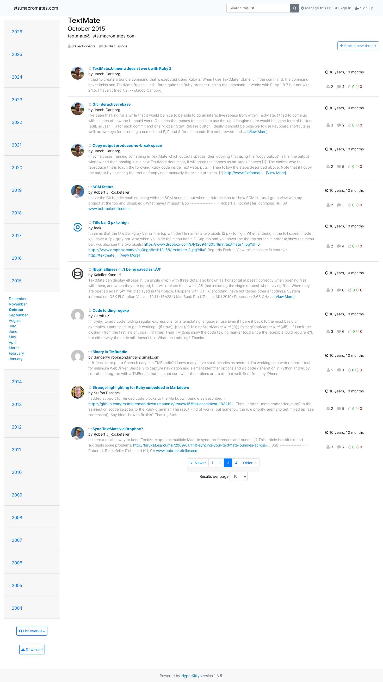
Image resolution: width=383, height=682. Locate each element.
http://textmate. (101, 255)
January (16, 358)
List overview (33, 631)
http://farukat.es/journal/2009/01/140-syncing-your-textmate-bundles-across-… (201, 445)
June (13, 331)
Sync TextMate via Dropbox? (117, 428)
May (12, 337)
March (14, 348)
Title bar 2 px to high (110, 222)
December (18, 298)
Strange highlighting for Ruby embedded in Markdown (140, 387)
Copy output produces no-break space (127, 145)
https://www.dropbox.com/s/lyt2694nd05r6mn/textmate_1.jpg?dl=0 (202, 244)
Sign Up (366, 8)
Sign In (344, 8)
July (12, 326)
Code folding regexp (110, 310)
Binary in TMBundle (109, 351)
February (16, 353)
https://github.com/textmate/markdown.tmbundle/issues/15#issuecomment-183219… (161, 403)
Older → (250, 463)
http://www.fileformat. (243, 172)
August (15, 320)
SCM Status (102, 186)
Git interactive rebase (111, 104)
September (18, 315)
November (18, 304)
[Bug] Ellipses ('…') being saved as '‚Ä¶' (126, 269)
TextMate (84, 20)
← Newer (198, 463)
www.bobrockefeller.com (109, 208)
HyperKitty (190, 675)
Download (34, 649)
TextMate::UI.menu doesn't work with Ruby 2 (131, 68)
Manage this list (318, 8)
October (16, 309)
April (12, 342)
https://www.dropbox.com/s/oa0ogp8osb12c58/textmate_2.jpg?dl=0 (147, 249)
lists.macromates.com (34, 8)
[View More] (257, 131)
